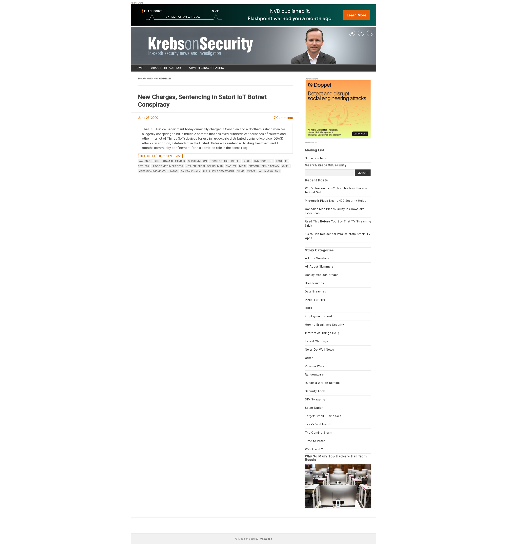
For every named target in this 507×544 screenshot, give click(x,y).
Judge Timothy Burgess (167, 166)
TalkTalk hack (190, 171)
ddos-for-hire (219, 161)
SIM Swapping (315, 399)
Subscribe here (316, 158)
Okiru (286, 166)
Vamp (240, 171)
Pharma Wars (314, 366)
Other (309, 358)
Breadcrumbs (314, 283)
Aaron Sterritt (149, 161)
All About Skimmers (319, 266)
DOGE (309, 308)
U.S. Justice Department (218, 171)
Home (139, 67)
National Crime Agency (264, 166)
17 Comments (282, 118)
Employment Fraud (318, 316)
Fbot (279, 161)
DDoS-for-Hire (147, 156)
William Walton (269, 171)
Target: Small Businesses (323, 416)
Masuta (231, 166)
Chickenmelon (197, 161)
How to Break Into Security (324, 324)
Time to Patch (315, 441)
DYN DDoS (260, 161)
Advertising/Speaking (206, 67)
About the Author (166, 67)
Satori (174, 171)
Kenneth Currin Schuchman (204, 166)
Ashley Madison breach (322, 275)
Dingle (235, 161)
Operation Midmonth (153, 171)
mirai (242, 166)
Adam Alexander (173, 161)
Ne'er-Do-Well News (170, 156)
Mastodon (266, 538)
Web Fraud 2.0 (315, 449)
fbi (271, 161)
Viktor (251, 171)
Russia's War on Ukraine (322, 383)
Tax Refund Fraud (317, 424)
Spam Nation (314, 408)
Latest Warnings (317, 341)
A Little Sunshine (317, 258)
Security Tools (315, 391)
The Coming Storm (318, 432)
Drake (247, 161)
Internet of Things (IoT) (322, 333)
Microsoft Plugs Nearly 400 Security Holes (335, 200)
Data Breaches (315, 291)
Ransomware (314, 374)
